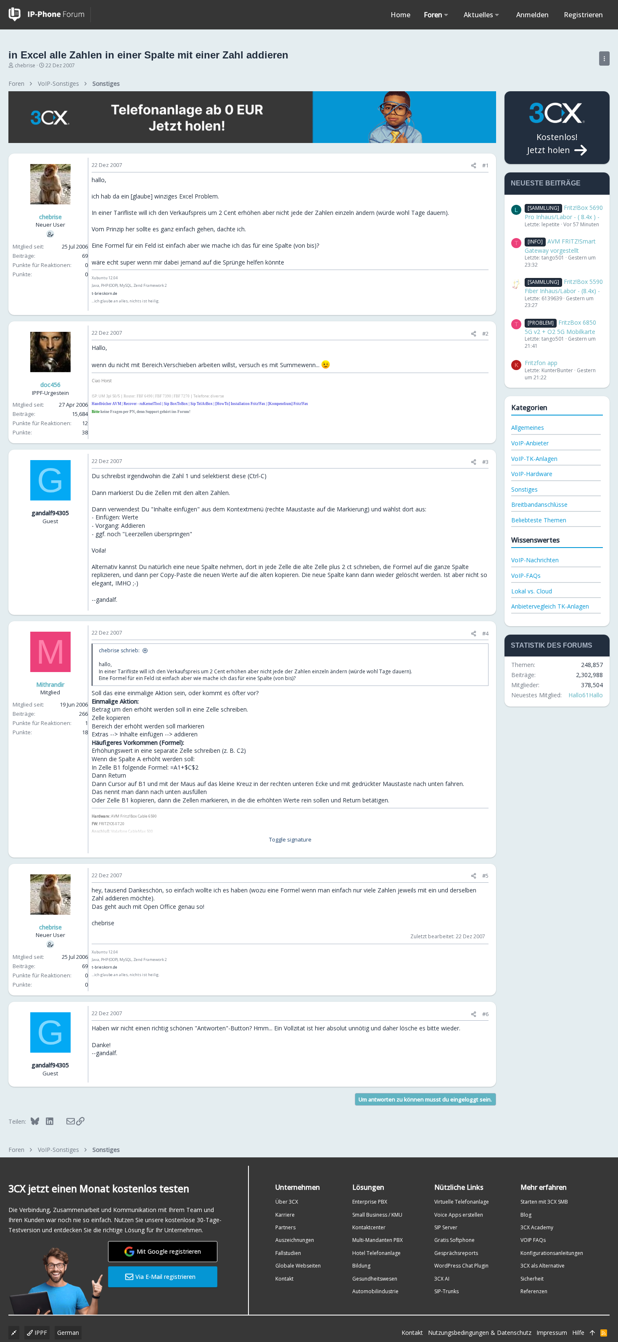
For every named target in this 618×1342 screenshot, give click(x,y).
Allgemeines (527, 427)
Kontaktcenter (369, 1227)
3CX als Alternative (542, 1265)
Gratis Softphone (454, 1240)
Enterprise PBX (369, 1201)
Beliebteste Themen (538, 520)
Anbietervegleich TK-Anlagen (550, 606)
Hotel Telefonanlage (376, 1253)
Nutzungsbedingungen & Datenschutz (479, 1333)
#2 (485, 333)
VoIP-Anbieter (530, 443)
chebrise (25, 65)
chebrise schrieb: (119, 650)
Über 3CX (286, 1201)
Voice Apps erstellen (458, 1214)
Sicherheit (532, 1278)
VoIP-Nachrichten (535, 560)
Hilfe (578, 1333)
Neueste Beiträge (546, 183)
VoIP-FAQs (526, 576)
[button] (446, 14)
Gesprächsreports (456, 1253)
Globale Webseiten (298, 1265)
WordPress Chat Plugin (461, 1265)
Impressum (551, 1333)
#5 (485, 875)
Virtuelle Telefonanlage (461, 1201)
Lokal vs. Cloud (531, 591)
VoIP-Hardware (531, 474)
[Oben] (592, 1332)
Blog (525, 1214)
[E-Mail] (65, 1121)
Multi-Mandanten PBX (377, 1240)
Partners (285, 1227)
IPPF (40, 1333)
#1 (485, 165)
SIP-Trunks (446, 1291)
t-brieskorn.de (104, 293)
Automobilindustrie (375, 1291)
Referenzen (533, 1291)
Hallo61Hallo (585, 695)
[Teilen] (473, 165)
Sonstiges (524, 489)
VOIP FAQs (533, 1240)
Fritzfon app (541, 363)
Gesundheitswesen (374, 1278)
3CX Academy (536, 1227)
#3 (485, 462)
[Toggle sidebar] (604, 58)
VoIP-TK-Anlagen (534, 459)
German (68, 1333)
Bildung (361, 1265)
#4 (485, 633)
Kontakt (284, 1278)
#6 (485, 1014)
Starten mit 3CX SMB (544, 1201)
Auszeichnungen (294, 1240)
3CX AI (441, 1278)
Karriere (285, 1214)
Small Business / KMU (377, 1214)
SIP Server (445, 1227)
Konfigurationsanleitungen (551, 1253)
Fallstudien (288, 1253)
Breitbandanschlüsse (539, 504)
